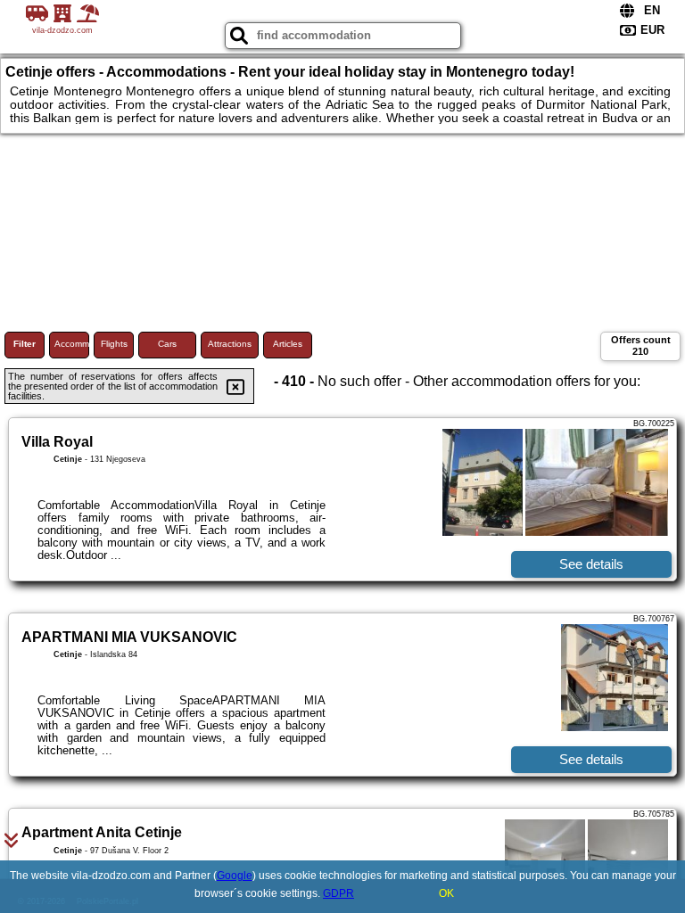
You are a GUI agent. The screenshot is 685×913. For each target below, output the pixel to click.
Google (234, 875)
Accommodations (71, 344)
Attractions (230, 344)
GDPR (338, 893)
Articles (287, 344)
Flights (114, 344)
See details (591, 564)
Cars (167, 344)
